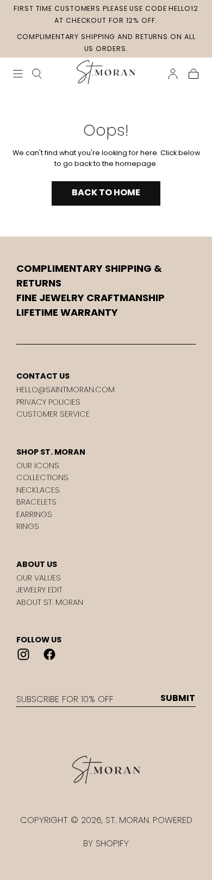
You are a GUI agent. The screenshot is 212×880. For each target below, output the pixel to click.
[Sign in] (172, 73)
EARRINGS (34, 514)
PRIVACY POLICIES (48, 402)
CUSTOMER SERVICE (53, 414)
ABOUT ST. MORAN (49, 602)
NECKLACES (38, 489)
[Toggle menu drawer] (18, 74)
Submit (177, 698)
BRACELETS (36, 501)
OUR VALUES (38, 577)
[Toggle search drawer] (36, 73)
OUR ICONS (37, 465)
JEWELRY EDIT (39, 589)
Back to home (106, 192)
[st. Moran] (106, 770)
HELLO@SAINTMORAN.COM (65, 389)
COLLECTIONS (42, 477)
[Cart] (193, 73)
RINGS (27, 526)
